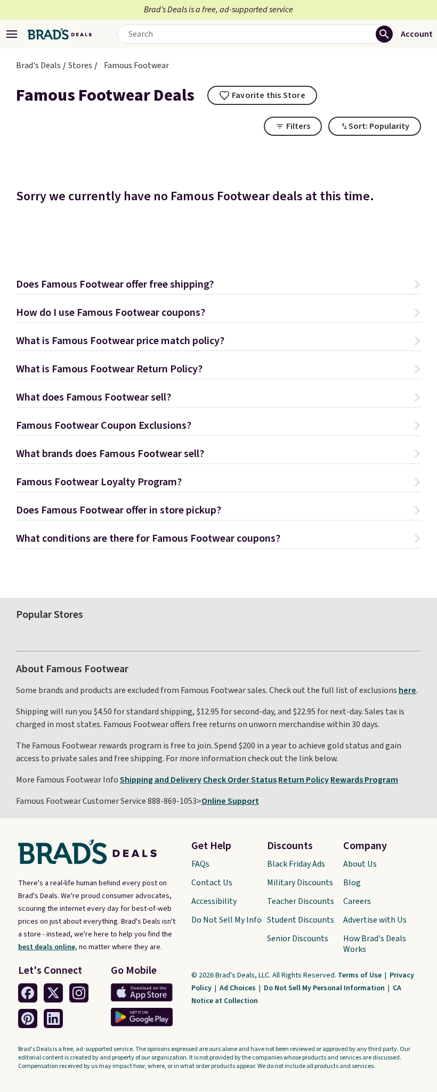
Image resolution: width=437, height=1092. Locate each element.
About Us (360, 864)
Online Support (230, 801)
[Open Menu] (11, 34)
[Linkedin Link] (53, 1018)
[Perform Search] (384, 34)
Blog (352, 882)
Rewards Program (364, 780)
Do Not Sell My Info (226, 920)
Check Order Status (240, 780)
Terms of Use (360, 975)
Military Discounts (300, 882)
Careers (357, 901)
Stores (80, 65)
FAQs (200, 864)
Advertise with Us (375, 920)
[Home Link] (59, 34)
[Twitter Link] (53, 993)
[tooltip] (262, 95)
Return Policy (303, 780)
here (407, 690)
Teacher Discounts (300, 901)
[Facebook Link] (27, 993)
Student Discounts (300, 920)
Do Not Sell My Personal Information (325, 988)
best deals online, (47, 947)
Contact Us (211, 882)
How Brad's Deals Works (374, 944)
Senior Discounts (297, 938)
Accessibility (214, 901)
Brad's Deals (38, 65)
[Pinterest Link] (27, 1018)
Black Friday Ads (296, 864)
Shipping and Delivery (160, 780)
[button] (218, 286)
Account (417, 34)
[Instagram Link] (78, 993)
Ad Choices (238, 988)
